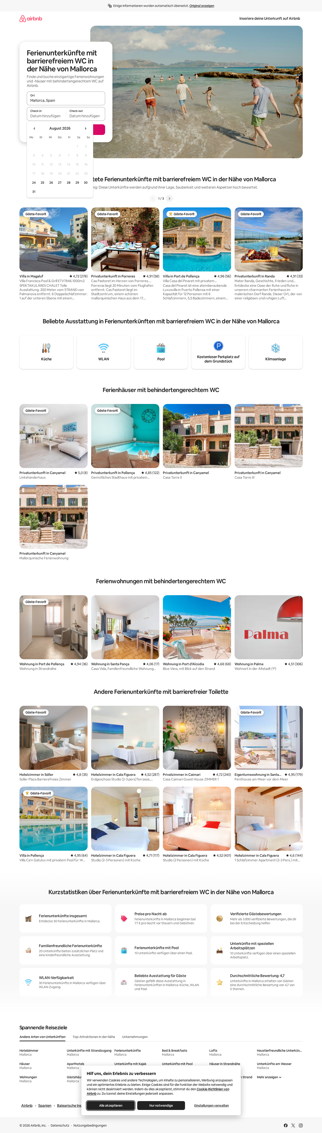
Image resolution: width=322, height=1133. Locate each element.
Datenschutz (60, 1125)
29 (77, 183)
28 (68, 183)
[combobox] (66, 100)
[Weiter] (169, 198)
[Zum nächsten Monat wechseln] (85, 128)
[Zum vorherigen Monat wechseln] (34, 128)
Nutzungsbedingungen (90, 1125)
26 (51, 183)
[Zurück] (152, 198)
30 (86, 183)
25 (42, 183)
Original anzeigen (201, 6)
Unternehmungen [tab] (135, 1037)
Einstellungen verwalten (211, 1106)
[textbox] (46, 116)
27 (60, 183)
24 (34, 183)
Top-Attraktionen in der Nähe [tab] (94, 1037)
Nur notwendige (161, 1106)
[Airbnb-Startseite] (30, 18)
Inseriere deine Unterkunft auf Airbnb (269, 18)
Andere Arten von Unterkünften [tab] (42, 1037)
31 (33, 192)
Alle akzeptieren (110, 1106)
